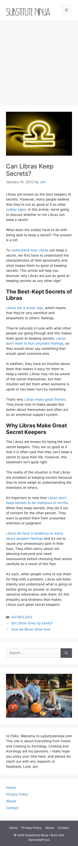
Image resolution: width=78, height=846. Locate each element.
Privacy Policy (17, 794)
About (11, 801)
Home (11, 788)
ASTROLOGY (21, 617)
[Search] (66, 653)
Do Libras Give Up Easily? (32, 623)
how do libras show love (30, 629)
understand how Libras (29, 250)
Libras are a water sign (24, 308)
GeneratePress (39, 840)
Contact (12, 808)
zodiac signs (16, 210)
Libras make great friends (45, 399)
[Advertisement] (39, 61)
